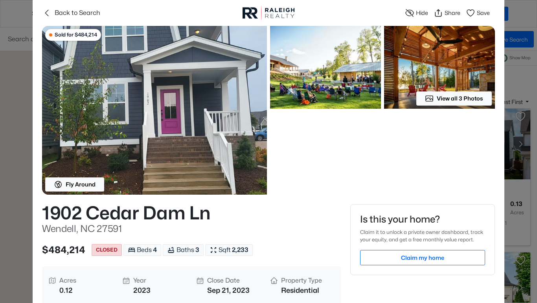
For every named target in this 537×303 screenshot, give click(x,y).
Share (452, 12)
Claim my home (422, 257)
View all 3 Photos (460, 98)
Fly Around (81, 184)
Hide (422, 12)
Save (483, 12)
